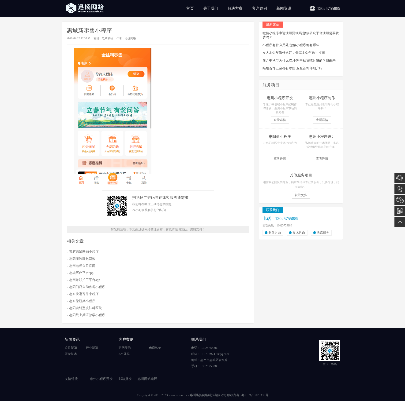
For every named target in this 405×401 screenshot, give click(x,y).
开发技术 (71, 354)
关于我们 (210, 8)
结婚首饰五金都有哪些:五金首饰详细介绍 (292, 68)
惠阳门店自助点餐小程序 (87, 287)
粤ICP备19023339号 (254, 395)
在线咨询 (399, 178)
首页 (190, 8)
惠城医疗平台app (81, 273)
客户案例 (259, 8)
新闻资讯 (283, 8)
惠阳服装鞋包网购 (82, 259)
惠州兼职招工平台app (84, 280)
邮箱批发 (125, 379)
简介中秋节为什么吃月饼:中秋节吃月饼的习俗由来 (299, 60)
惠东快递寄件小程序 (84, 294)
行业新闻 (92, 348)
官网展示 (125, 348)
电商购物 (107, 38)
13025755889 (399, 189)
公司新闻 (71, 348)
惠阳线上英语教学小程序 (87, 315)
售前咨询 (275, 232)
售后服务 (323, 232)
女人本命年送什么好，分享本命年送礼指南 (293, 53)
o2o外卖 (124, 354)
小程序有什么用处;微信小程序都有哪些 (290, 45)
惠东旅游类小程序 (82, 301)
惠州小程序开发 (101, 379)
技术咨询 (299, 232)
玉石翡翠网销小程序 (84, 252)
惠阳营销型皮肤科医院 (85, 308)
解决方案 (235, 8)
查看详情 (280, 120)
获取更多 (301, 195)
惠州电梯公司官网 (82, 266)
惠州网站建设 (147, 379)
